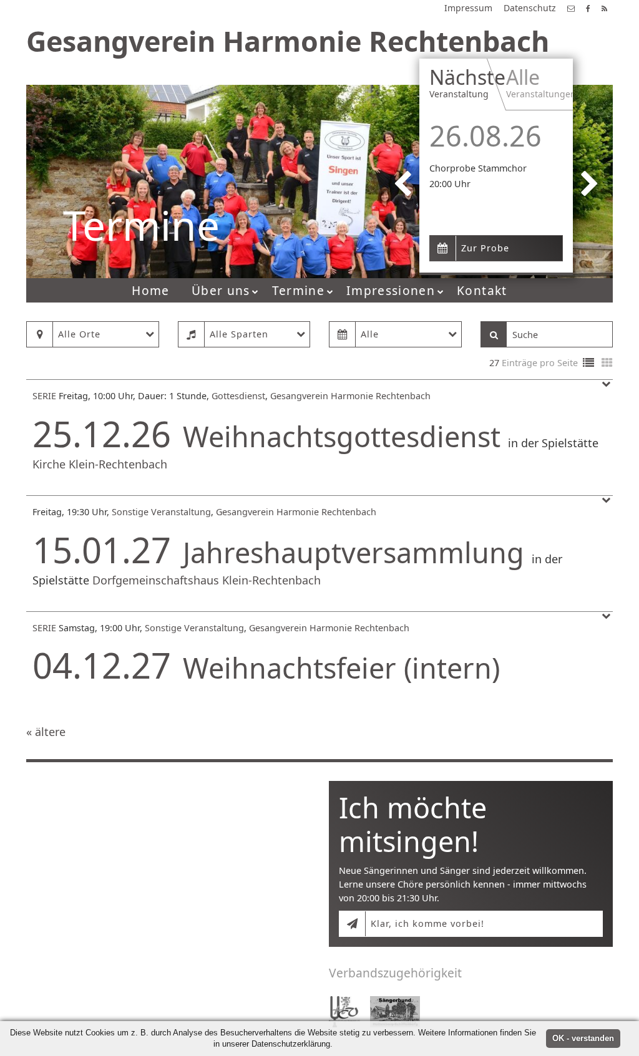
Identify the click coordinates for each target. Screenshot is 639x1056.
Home (150, 290)
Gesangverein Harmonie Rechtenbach (350, 396)
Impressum (468, 8)
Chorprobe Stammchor (478, 168)
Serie (44, 396)
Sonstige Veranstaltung (161, 512)
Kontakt (482, 290)
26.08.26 (485, 136)
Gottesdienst (238, 396)
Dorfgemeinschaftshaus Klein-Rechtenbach (206, 580)
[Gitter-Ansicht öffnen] (607, 363)
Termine (298, 290)
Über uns (221, 290)
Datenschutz (530, 8)
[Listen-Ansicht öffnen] (588, 363)
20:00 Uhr (450, 184)
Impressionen (390, 290)
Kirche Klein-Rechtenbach (99, 464)
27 (494, 363)
